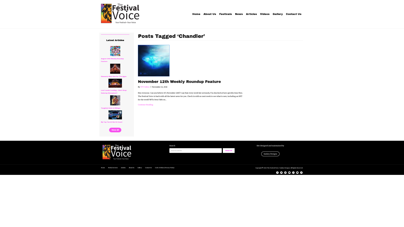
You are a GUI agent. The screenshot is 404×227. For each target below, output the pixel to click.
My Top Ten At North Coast (111, 122)
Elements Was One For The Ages (113, 76)
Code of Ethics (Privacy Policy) (164, 167)
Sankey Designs (270, 154)
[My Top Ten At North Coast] (115, 114)
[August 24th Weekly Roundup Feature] (115, 51)
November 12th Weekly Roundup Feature (179, 82)
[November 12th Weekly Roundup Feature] (153, 60)
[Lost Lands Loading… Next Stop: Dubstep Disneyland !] (115, 83)
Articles (251, 14)
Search (172, 146)
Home (196, 14)
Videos (265, 14)
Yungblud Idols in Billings (110, 108)
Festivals (225, 14)
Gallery (278, 14)
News (239, 14)
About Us (209, 14)
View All (115, 130)
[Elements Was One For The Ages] (115, 69)
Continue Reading (145, 105)
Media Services (113, 167)
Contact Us (293, 14)
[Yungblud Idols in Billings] (115, 100)
